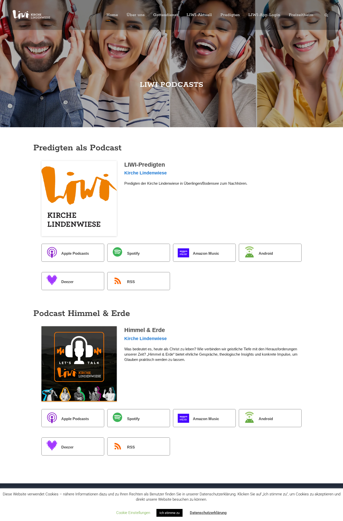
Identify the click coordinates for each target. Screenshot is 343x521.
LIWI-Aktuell (199, 15)
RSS (131, 282)
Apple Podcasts (75, 253)
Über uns (136, 15)
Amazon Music (206, 253)
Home (112, 15)
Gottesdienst (165, 15)
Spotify (133, 253)
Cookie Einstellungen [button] (133, 512)
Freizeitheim (301, 15)
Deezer (67, 282)
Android (266, 253)
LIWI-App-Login (264, 15)
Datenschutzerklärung (208, 512)
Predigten (230, 15)
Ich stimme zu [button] (169, 513)
